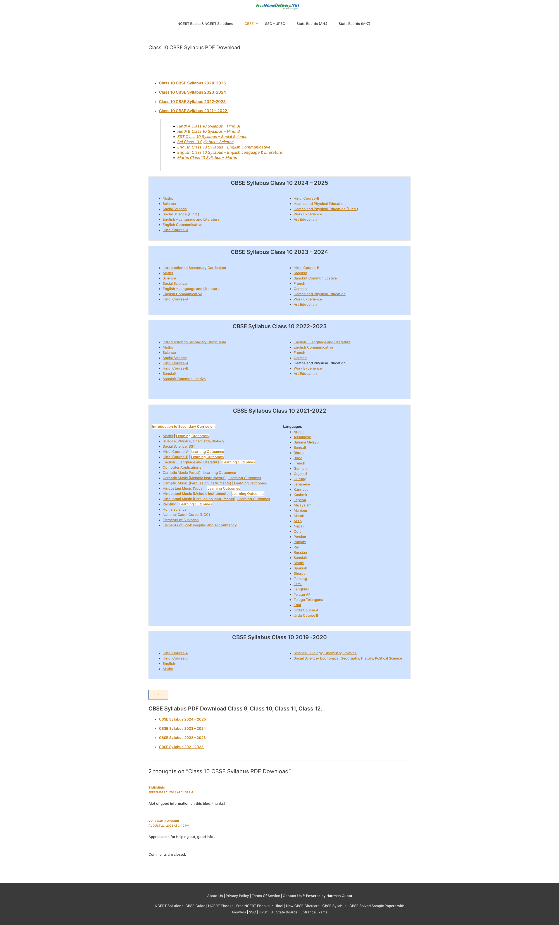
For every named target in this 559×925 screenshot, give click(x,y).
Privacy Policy (237, 896)
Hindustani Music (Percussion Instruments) (199, 499)
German (300, 288)
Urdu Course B (306, 615)
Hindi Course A (175, 653)
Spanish (300, 568)
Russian (300, 552)
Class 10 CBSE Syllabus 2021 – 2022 (193, 110)
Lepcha (300, 500)
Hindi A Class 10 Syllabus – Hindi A (208, 126)
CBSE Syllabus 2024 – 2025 (182, 719)
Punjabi (300, 542)
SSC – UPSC (275, 23)
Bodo (298, 458)
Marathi (300, 515)
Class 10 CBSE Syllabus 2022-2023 (193, 101)
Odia (297, 531)
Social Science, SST (179, 446)
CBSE (249, 23)
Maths (168, 198)
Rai (296, 547)
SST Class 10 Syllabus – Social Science (212, 136)
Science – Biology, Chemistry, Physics (325, 653)
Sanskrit (300, 273)
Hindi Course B (175, 658)
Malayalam (302, 505)
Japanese (302, 484)
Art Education (305, 219)
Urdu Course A (306, 610)
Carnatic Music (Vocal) (181, 472)
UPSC (263, 912)
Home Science (174, 509)
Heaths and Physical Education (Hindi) (326, 209)
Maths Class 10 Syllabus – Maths (207, 157)
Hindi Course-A (175, 230)
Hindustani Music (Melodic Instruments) (196, 493)
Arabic (299, 431)
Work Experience (308, 214)
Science (169, 203)
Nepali (299, 526)
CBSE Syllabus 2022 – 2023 (182, 737)
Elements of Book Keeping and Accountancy (200, 525)
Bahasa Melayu (306, 442)
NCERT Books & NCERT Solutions (205, 23)
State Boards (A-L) (312, 23)
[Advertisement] (279, 67)
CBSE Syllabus (334, 906)
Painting (169, 504)
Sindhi (299, 563)
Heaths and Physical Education (320, 203)
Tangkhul (301, 589)
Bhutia (299, 452)
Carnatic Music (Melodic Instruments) (194, 478)
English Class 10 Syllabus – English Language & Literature (229, 152)
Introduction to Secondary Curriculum (194, 267)
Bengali (300, 447)
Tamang (300, 578)
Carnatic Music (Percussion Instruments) (197, 483)
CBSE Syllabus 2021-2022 (181, 747)
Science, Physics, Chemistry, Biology (193, 441)
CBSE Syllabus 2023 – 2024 (182, 728)
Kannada (301, 489)
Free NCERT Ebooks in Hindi (259, 906)
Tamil (298, 584)
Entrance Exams (314, 912)
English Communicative (182, 224)
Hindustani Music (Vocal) (184, 488)
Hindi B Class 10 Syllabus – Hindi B (208, 131)
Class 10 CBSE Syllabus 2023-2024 (193, 92)
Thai (297, 605)
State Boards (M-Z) (354, 23)
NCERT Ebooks (220, 906)
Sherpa (299, 573)
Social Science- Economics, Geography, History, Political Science (348, 658)
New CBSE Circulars (302, 906)
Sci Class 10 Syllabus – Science (205, 142)
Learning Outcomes (192, 436)
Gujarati (300, 473)
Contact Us (292, 896)
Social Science (175, 209)
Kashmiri (301, 494)
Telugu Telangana (308, 599)
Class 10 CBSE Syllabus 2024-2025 (193, 83)
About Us (215, 896)
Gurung (300, 479)
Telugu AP (302, 594)
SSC (252, 912)
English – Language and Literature (191, 219)
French (299, 283)
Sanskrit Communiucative (315, 278)
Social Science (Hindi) (181, 214)
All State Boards (284, 912)
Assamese (302, 437)
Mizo (298, 521)
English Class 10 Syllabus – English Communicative (223, 147)
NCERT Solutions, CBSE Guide (180, 906)
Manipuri (301, 510)
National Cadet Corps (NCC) (186, 514)
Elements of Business (181, 520)
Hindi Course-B (306, 198)
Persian (300, 536)
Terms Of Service (266, 896)
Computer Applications (182, 467)
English (169, 663)
